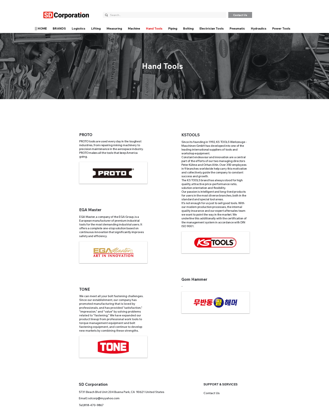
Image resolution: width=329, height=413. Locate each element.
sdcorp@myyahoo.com (104, 398)
